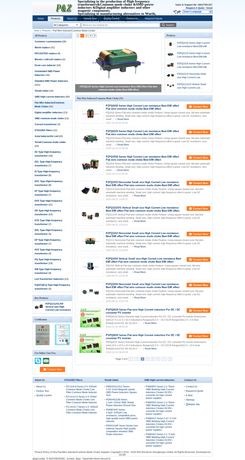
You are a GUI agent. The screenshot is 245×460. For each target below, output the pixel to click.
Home (41, 18)
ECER (122, 454)
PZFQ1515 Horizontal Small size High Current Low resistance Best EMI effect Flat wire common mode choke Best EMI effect (193, 76)
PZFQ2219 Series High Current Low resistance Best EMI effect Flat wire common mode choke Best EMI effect (193, 55)
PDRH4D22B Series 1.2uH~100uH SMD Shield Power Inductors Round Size (121, 402)
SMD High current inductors (50, 96)
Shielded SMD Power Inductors (51, 81)
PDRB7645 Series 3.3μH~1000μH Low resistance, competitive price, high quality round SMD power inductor (122, 415)
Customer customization (48, 41)
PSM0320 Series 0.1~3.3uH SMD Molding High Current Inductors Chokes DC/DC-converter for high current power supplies (160, 440)
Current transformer (46, 124)
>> (164, 359)
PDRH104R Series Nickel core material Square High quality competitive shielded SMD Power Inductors (122, 430)
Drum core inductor (45, 65)
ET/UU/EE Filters (44, 130)
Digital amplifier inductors (49, 112)
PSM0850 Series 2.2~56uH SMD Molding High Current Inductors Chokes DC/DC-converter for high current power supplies (160, 392)
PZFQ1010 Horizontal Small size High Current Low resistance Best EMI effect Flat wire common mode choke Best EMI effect (142, 286)
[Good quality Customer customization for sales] (42, 344)
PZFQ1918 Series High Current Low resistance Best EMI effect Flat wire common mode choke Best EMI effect (193, 65)
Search (170, 25)
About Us (72, 18)
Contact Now (200, 106)
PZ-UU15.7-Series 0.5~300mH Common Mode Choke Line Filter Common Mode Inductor (82, 410)
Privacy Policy (42, 452)
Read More (123, 119)
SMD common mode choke (49, 118)
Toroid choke (42, 91)
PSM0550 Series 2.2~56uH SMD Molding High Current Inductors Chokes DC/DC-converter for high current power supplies (160, 408)
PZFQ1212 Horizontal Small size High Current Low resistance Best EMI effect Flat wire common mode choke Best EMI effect (142, 235)
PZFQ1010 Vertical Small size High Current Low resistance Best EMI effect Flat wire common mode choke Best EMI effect (143, 260)
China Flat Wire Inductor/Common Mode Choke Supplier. (80, 452)
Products (55, 18)
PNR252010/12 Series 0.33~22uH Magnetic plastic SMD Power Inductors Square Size (121, 391)
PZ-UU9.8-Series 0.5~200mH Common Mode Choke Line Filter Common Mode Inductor (81, 389)
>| (170, 359)
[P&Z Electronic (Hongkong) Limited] (210, 12)
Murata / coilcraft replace (48, 59)
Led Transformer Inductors (49, 279)
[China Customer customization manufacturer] (54, 7)
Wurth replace (42, 47)
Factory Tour (90, 18)
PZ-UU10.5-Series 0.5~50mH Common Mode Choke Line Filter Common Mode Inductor (81, 399)
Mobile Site (194, 404)
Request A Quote (195, 8)
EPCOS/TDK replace (46, 53)
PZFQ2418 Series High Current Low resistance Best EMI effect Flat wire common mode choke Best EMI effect (193, 45)
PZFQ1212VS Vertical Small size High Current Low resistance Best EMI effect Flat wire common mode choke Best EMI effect (193, 86)
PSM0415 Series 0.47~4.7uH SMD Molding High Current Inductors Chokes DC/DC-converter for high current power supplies (161, 424)
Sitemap (190, 399)
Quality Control (111, 18)
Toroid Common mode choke (50, 142)
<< (136, 359)
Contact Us (132, 18)
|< (130, 359)
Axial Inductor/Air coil (46, 136)
